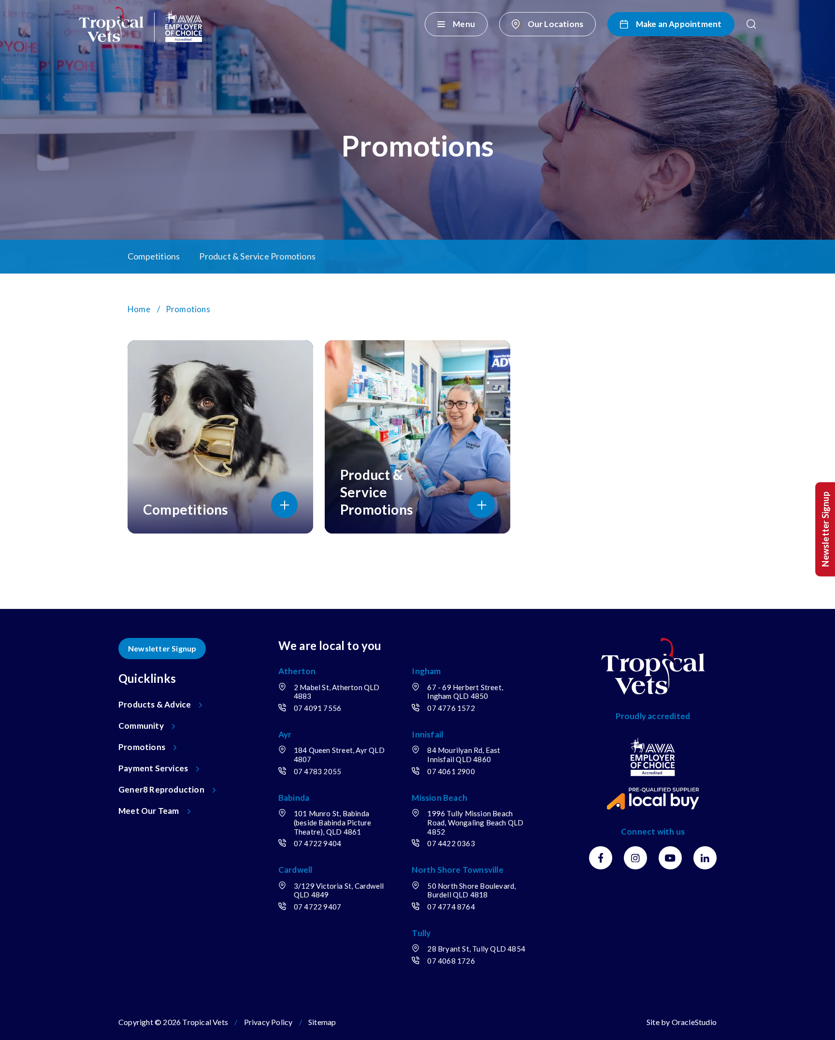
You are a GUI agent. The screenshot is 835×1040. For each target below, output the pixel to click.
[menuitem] (417, 257)
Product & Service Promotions (257, 256)
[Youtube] (670, 857)
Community (141, 726)
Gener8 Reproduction (161, 789)
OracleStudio (694, 1021)
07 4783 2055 (317, 771)
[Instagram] (635, 857)
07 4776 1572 (451, 708)
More (678, 256)
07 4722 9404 (317, 843)
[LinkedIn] (705, 857)
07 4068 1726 (451, 960)
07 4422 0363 (451, 843)
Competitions (154, 256)
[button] (751, 24)
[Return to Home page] (140, 24)
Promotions (141, 747)
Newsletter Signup (162, 648)
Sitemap (322, 1021)
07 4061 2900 (451, 771)
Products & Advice (154, 704)
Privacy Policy (268, 1021)
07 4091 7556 (317, 708)
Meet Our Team (148, 811)
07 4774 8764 (451, 906)
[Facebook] (600, 857)
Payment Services (153, 768)
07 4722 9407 (317, 906)
